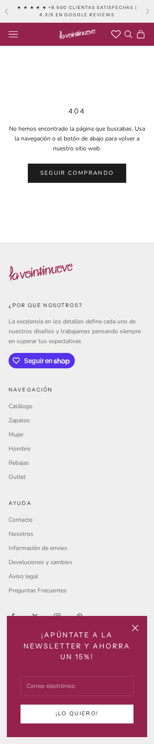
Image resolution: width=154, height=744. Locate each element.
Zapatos (19, 420)
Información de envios (38, 548)
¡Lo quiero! (77, 713)
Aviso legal (23, 576)
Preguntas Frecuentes (38, 590)
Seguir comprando (77, 173)
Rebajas (19, 463)
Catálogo (21, 406)
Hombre (19, 449)
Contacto (21, 520)
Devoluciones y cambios (40, 562)
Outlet (17, 477)
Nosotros (21, 534)
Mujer (16, 434)
